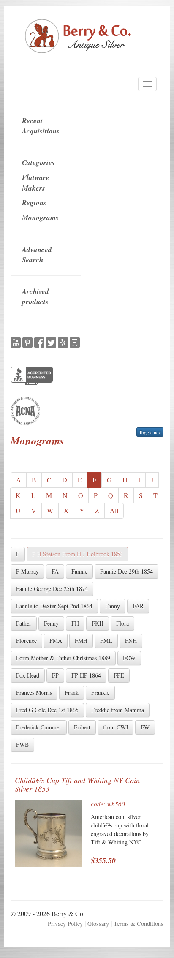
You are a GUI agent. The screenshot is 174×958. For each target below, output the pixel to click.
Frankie (100, 693)
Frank (72, 693)
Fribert (82, 727)
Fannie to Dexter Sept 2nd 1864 (54, 606)
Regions (34, 203)
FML (106, 641)
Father (23, 623)
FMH (81, 641)
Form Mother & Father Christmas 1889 (63, 658)
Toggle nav (150, 432)
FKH (97, 623)
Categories (38, 163)
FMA (55, 641)
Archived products (35, 296)
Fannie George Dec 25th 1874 (52, 589)
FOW (129, 658)
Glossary (98, 924)
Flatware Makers (35, 182)
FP (55, 675)
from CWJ (115, 727)
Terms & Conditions (138, 924)
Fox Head (27, 675)
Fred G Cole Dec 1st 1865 (47, 710)
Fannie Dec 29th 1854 (126, 571)
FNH (131, 641)
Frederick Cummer (38, 727)
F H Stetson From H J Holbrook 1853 (77, 554)
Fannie (79, 571)
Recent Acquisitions (41, 126)
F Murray (27, 571)
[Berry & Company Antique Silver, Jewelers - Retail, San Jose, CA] (32, 377)
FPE (119, 675)
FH (75, 623)
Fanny (112, 606)
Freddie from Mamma (117, 710)
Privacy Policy (65, 924)
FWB (22, 744)
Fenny (51, 623)
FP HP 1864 (86, 675)
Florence (26, 641)
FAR (138, 606)
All (114, 510)
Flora (122, 623)
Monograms (40, 217)
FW (145, 727)
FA (55, 571)
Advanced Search (37, 255)
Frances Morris (34, 693)
